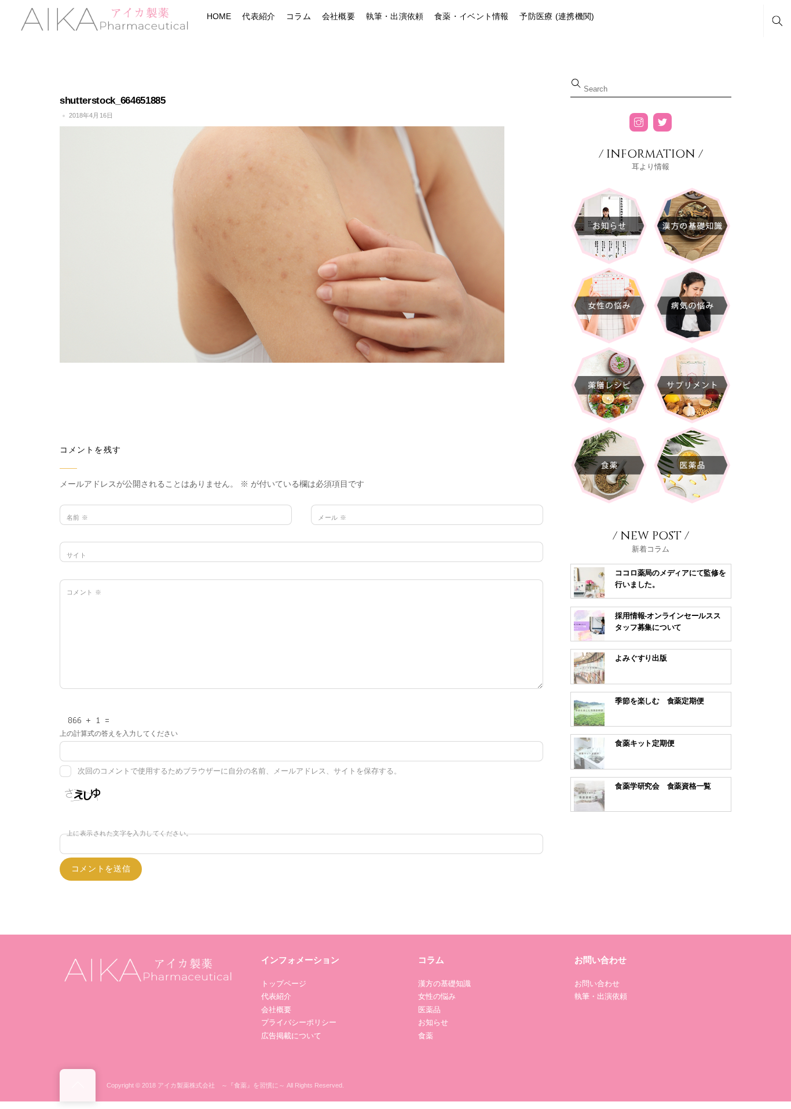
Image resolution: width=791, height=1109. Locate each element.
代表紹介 (258, 16)
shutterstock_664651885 (113, 100)
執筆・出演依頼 (395, 16)
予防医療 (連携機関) (556, 16)
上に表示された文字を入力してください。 (130, 833)
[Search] (777, 21)
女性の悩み (437, 996)
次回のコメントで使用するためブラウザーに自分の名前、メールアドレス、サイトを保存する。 (239, 771)
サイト (76, 555)
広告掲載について (291, 1035)
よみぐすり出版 (641, 658)
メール (332, 517)
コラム (298, 16)
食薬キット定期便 (644, 743)
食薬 (425, 1035)
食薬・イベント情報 (471, 16)
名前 (78, 517)
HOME (219, 16)
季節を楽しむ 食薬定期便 (659, 700)
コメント (84, 592)
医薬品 (429, 1009)
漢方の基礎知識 (444, 983)
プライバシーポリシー (298, 1022)
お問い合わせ (597, 983)
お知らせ (433, 1022)
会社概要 (338, 16)
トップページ (283, 983)
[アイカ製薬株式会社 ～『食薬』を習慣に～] (103, 17)
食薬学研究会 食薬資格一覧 (663, 786)
